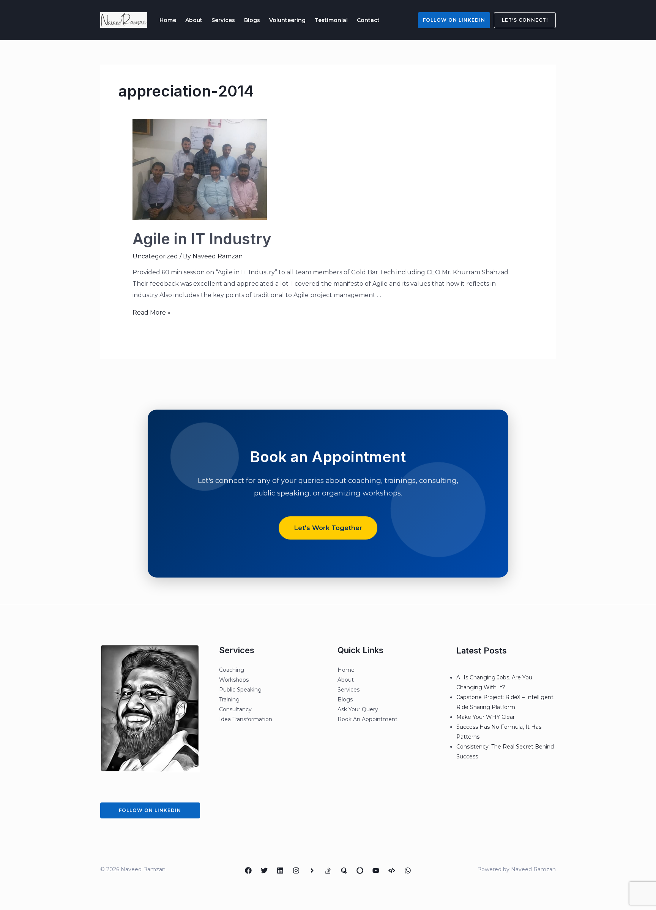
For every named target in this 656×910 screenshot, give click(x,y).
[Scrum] (359, 870)
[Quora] (344, 870)
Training (229, 699)
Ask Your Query (357, 709)
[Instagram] (296, 870)
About (193, 20)
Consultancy (235, 709)
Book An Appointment (367, 719)
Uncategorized (155, 256)
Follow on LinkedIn (454, 20)
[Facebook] (248, 870)
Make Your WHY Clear (485, 717)
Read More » (151, 312)
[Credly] (312, 870)
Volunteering (287, 20)
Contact (368, 20)
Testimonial (331, 20)
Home (167, 20)
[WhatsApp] (407, 870)
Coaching (231, 669)
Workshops (234, 679)
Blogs (252, 20)
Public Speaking (240, 689)
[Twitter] (264, 870)
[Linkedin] (280, 870)
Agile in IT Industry (201, 238)
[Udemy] (391, 870)
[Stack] (328, 870)
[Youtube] (375, 870)
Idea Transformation (245, 719)
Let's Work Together (328, 528)
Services (223, 20)
